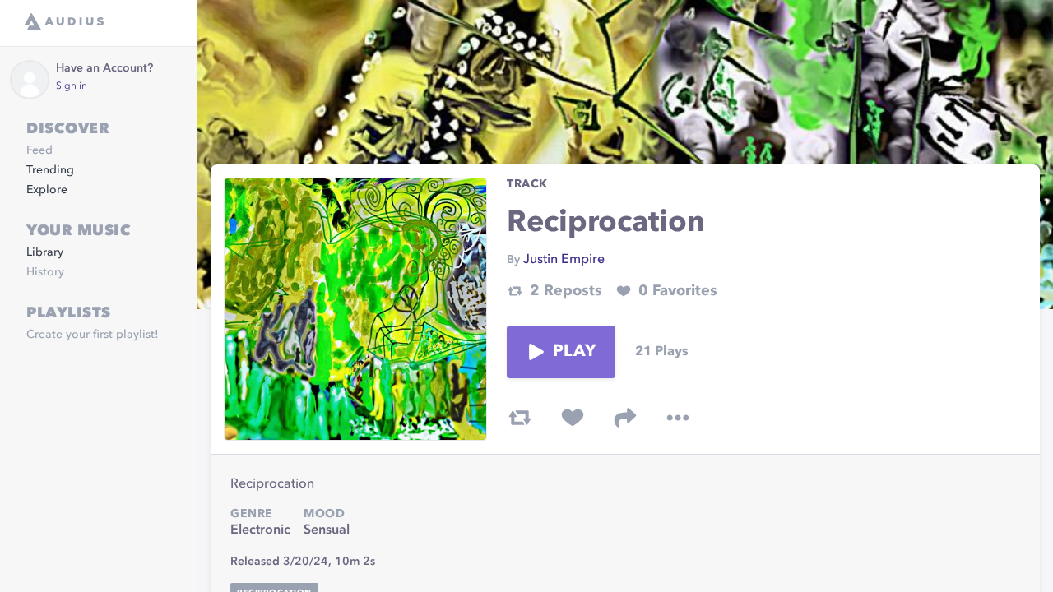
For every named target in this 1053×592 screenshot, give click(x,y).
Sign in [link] (71, 86)
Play (574, 352)
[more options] (678, 418)
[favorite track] (572, 418)
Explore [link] (46, 190)
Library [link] (44, 252)
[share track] (625, 418)
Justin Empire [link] (564, 259)
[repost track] (520, 418)
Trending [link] (50, 170)
